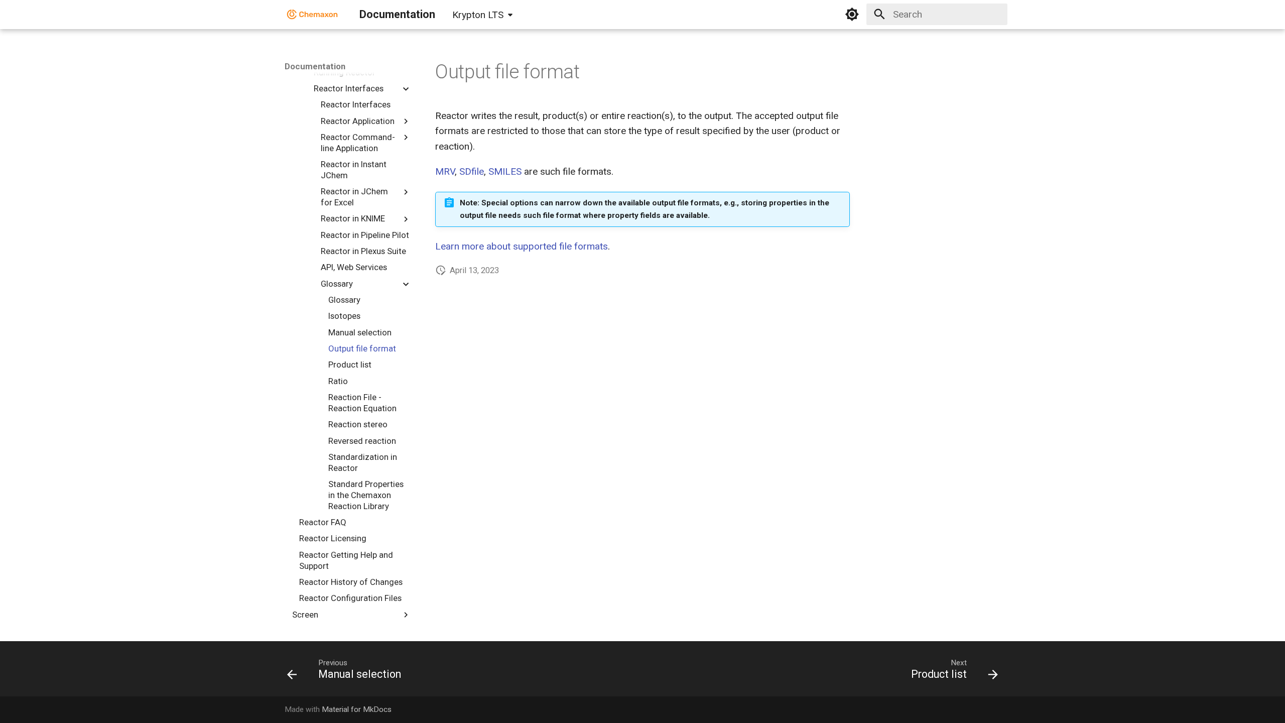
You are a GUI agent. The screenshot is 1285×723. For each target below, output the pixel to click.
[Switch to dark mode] (852, 15)
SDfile (471, 171)
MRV (445, 171)
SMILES (505, 171)
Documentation (315, 66)
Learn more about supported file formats (521, 246)
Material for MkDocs (357, 709)
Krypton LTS (477, 15)
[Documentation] (312, 15)
